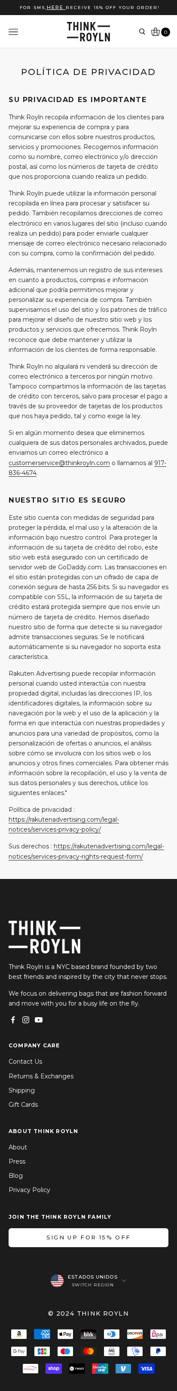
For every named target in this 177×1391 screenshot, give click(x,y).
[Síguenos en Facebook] (13, 1019)
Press (17, 1161)
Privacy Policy (29, 1190)
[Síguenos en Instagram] (25, 1019)
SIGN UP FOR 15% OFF (88, 1237)
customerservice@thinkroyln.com (59, 463)
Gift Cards (23, 1104)
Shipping (22, 1090)
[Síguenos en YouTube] (38, 1019)
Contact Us (25, 1061)
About (18, 1147)
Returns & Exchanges (41, 1076)
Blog (16, 1176)
